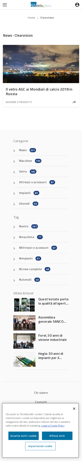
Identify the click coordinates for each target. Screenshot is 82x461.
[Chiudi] (74, 408)
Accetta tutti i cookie (23, 436)
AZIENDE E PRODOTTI (19, 102)
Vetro (27, 171)
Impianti (28, 192)
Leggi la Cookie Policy (52, 426)
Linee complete (35, 269)
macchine (31, 237)
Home (31, 17)
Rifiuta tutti (57, 436)
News (27, 150)
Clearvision (47, 17)
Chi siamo (41, 392)
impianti (30, 258)
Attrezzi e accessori (36, 182)
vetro (29, 226)
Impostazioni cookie (40, 446)
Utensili (28, 203)
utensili (30, 279)
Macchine (29, 160)
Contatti (41, 402)
